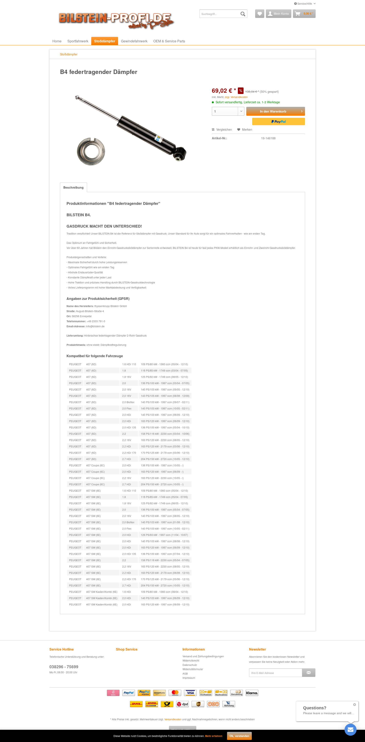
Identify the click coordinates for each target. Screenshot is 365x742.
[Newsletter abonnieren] (308, 672)
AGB (185, 673)
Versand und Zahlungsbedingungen (203, 656)
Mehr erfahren (213, 736)
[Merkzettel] (259, 13)
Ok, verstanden (239, 736)
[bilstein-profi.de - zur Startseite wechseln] (115, 20)
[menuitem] (223, 13)
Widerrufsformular (192, 669)
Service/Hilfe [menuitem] (305, 3)
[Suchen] (242, 13)
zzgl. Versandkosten (236, 97)
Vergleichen (223, 129)
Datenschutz (189, 665)
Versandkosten (172, 719)
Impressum (188, 677)
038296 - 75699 (63, 667)
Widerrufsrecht (190, 660)
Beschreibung (73, 187)
